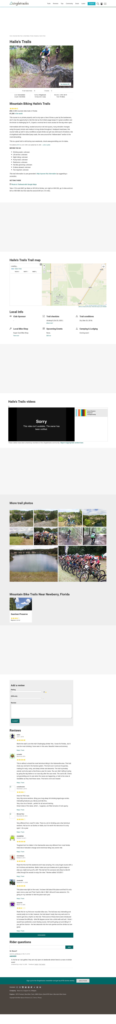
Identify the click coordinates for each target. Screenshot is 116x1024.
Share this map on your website (99, 306)
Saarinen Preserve (19, 614)
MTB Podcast (20, 994)
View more (16, 335)
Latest (83, 3)
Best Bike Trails (29, 994)
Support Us (27, 991)
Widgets (33, 991)
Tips (62, 3)
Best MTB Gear (48, 994)
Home (11, 36)
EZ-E (18, 145)
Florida (31, 36)
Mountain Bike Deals (60, 994)
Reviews (55, 3)
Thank (22, 750)
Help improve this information (46, 174)
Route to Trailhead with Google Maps (24, 184)
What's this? (49, 323)
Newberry (36, 36)
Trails (48, 3)
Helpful (36, 964)
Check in (54, 90)
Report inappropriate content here (71, 443)
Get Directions (28, 90)
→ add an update (46, 145)
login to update (84, 323)
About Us (20, 991)
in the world (19, 113)
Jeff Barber (18, 954)
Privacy (40, 997)
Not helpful (42, 964)
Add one (48, 335)
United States (26, 36)
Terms (35, 997)
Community (69, 3)
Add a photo (38, 90)
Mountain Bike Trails (18, 36)
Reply (18, 750)
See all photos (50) (65, 84)
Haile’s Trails (42, 36)
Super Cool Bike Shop (20, 333)
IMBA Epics (38, 994)
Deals (77, 3)
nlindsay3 (49, 320)
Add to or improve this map (85, 306)
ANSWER (13, 956)
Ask (69, 947)
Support (91, 3)
